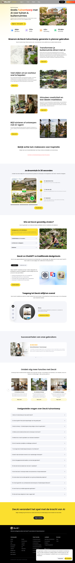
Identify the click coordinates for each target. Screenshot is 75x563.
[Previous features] (8, 389)
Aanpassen (60, 558)
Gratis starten (15, 284)
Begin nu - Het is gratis (17, 23)
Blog (39, 2)
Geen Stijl (23, 550)
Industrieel (13, 546)
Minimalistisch (13, 554)
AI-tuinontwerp (35, 543)
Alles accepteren (68, 558)
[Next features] (69, 389)
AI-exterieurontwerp (36, 541)
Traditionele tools (23, 265)
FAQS (28, 2)
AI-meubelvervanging (37, 544)
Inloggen (62, 1)
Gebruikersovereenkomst (49, 539)
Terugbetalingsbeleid (49, 544)
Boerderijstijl (13, 544)
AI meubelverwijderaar (37, 546)
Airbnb (12, 539)
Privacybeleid (47, 541)
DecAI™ (17, 528)
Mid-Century (13, 552)
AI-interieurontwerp (36, 539)
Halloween (24, 548)
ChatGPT (14, 265)
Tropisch (23, 543)
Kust (11, 543)
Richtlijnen (46, 543)
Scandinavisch (24, 541)
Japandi (12, 548)
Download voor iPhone (44, 315)
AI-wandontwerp (36, 548)
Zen (22, 546)
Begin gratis (43, 61)
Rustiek (23, 539)
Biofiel (12, 541)
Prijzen (33, 2)
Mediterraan (13, 550)
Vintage (23, 544)
